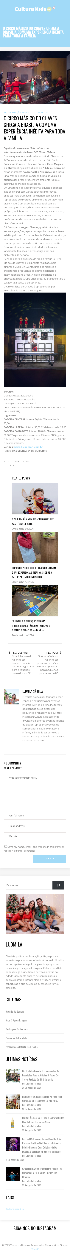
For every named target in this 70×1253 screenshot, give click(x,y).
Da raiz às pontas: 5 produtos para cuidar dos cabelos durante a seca (43, 1120)
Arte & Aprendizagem (16, 1020)
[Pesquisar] (58, 885)
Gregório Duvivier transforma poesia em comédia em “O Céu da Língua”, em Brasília (42, 1173)
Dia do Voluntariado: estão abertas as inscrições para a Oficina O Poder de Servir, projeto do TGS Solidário (40, 1075)
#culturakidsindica (15, 1209)
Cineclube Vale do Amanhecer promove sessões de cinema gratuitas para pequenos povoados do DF (23, 665)
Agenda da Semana (15, 1011)
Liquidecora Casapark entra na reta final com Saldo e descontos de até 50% (42, 1098)
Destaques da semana (16, 1029)
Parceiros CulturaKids (16, 1038)
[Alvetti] (35, 1249)
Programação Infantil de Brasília (22, 1047)
